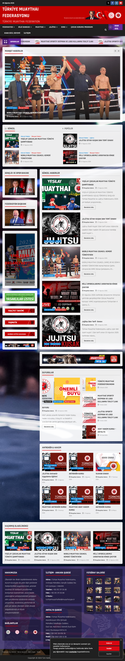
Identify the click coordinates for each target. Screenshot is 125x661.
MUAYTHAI (39, 27)
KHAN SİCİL (117, 27)
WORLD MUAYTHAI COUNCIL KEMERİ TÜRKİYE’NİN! (12, 157)
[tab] (10, 129)
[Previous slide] (115, 51)
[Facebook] (112, 3)
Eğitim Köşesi (31, 652)
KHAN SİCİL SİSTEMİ (12, 33)
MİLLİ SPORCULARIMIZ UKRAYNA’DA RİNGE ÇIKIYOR (28, 112)
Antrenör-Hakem (50, 465)
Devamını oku (90, 206)
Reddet (109, 648)
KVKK (63, 27)
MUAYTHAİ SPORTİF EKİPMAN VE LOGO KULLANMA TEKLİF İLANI (43, 41)
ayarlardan (73, 652)
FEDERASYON (7, 27)
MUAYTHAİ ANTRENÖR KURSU (54, 507)
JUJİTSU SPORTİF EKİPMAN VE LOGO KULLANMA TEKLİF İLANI (89, 416)
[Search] (106, 30)
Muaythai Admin (13, 116)
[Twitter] (108, 3)
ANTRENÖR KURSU (76, 473)
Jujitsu (92, 137)
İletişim (39, 652)
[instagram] (116, 3)
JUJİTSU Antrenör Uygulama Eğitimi (49, 475)
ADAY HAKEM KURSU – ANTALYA (89, 432)
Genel (47, 344)
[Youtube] (121, 3)
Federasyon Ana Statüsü (9, 652)
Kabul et (109, 643)
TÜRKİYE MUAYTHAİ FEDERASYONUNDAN (89, 384)
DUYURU (45, 407)
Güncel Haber (12, 108)
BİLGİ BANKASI (24, 27)
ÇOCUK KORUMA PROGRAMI (82, 27)
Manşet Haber (23, 108)
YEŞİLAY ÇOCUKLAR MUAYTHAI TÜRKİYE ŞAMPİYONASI (12, 141)
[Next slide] (118, 51)
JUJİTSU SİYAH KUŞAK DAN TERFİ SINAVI (70, 141)
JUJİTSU (52, 27)
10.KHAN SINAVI (102, 473)
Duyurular (48, 401)
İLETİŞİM (27, 33)
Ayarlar (109, 654)
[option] (62, 88)
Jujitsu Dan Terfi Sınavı (61, 331)
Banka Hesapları (22, 652)
